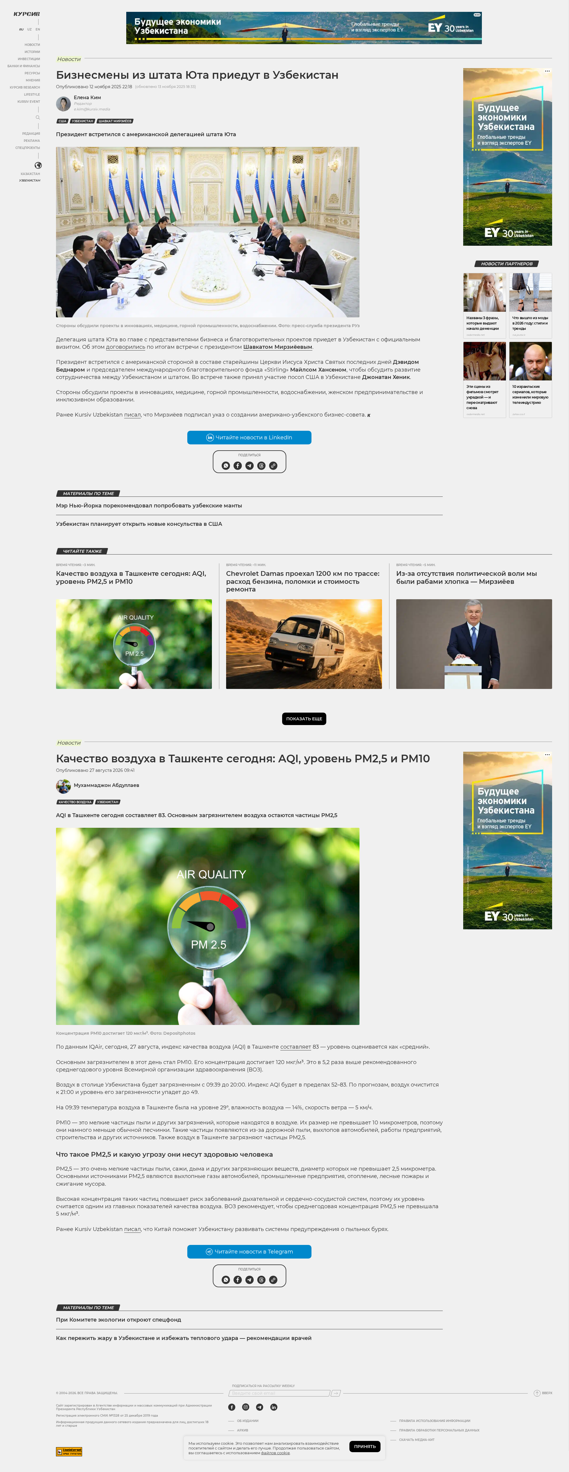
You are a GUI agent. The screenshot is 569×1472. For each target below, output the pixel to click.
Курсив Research (25, 87)
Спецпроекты (27, 148)
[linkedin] (273, 1407)
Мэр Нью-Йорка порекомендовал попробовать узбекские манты (149, 505)
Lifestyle (32, 95)
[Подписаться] (335, 1393)
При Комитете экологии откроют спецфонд (118, 1320)
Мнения (33, 80)
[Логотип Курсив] (26, 14)
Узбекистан (29, 180)
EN (38, 29)
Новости (32, 45)
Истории (32, 52)
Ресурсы (32, 73)
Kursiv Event (28, 102)
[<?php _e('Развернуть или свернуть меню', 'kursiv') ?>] (38, 165)
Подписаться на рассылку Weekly (263, 1386)
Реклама (32, 141)
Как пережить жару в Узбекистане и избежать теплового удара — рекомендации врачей (184, 1338)
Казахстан (30, 174)
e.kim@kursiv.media (92, 109)
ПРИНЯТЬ (365, 1446)
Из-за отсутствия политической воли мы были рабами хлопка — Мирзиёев (466, 577)
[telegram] (259, 1407)
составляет (295, 1047)
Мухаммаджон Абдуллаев (106, 785)
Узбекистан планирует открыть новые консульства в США (139, 524)
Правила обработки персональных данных (439, 1430)
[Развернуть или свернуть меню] (38, 117)
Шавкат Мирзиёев (115, 121)
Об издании (247, 1421)
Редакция (31, 134)
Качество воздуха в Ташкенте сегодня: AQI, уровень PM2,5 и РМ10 (131, 577)
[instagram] (245, 1407)
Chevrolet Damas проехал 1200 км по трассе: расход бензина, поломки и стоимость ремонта (302, 581)
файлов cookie (275, 1452)
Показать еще (304, 718)
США (62, 121)
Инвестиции (29, 59)
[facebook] (231, 1407)
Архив (242, 1430)
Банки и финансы (23, 66)
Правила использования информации (434, 1421)
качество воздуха (75, 802)
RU (21, 29)
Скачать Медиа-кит (416, 1440)
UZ (29, 29)
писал (132, 415)
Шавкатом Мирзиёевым (277, 347)
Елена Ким (87, 97)
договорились (125, 347)
